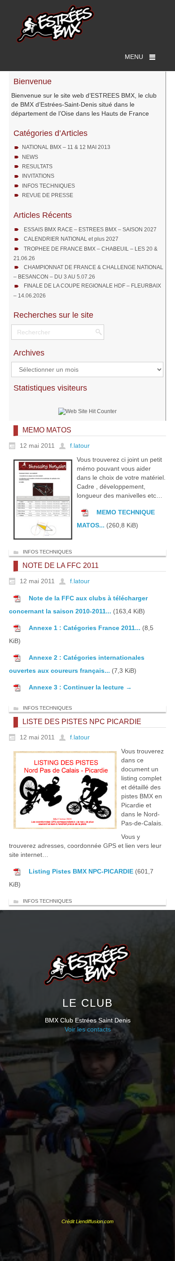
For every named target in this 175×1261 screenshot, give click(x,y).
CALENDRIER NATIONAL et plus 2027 (71, 239)
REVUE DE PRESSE (47, 195)
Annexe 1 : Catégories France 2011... (84, 627)
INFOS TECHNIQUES (48, 186)
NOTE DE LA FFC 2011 (60, 565)
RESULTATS (37, 166)
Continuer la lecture (97, 687)
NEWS (30, 157)
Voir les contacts (88, 1029)
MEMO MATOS (46, 430)
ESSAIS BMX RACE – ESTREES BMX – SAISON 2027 (90, 229)
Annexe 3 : (46, 687)
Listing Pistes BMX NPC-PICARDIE (81, 871)
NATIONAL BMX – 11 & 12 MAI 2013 (66, 147)
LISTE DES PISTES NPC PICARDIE (81, 721)
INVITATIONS (38, 176)
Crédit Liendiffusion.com (87, 1221)
